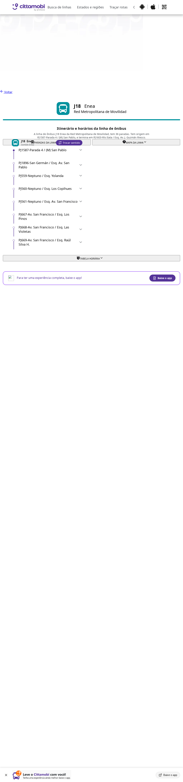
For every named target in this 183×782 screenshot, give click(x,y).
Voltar (8, 92)
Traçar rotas (119, 7)
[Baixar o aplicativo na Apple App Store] (153, 7)
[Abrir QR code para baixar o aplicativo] (164, 7)
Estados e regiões (90, 7)
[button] (69, 142)
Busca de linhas (59, 7)
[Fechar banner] (6, 775)
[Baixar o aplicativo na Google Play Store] (142, 7)
